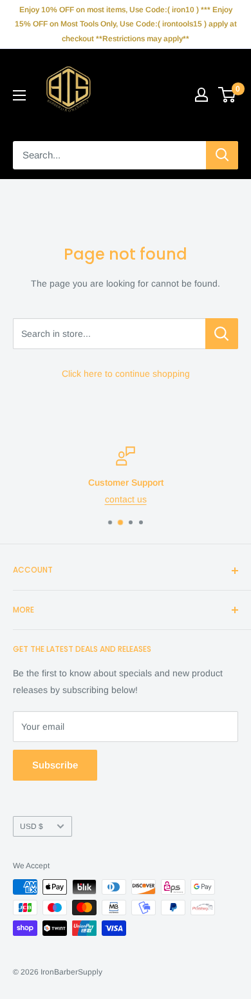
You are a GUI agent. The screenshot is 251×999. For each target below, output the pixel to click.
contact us (126, 499)
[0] (227, 94)
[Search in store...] (221, 333)
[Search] (222, 155)
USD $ (31, 826)
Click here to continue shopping (126, 373)
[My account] (201, 95)
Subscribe (55, 764)
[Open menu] (19, 95)
